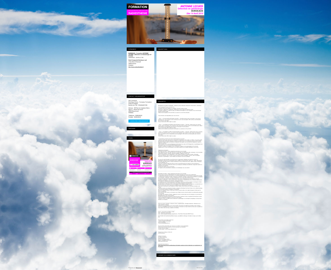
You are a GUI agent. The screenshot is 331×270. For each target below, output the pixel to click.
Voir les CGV (200, 267)
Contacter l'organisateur (139, 121)
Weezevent (139, 267)
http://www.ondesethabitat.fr (136, 67)
